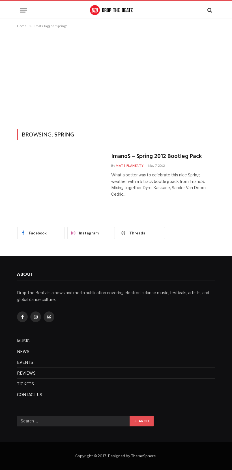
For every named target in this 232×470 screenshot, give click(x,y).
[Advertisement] (116, 77)
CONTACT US (29, 394)
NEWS (23, 351)
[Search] (209, 10)
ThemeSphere (143, 456)
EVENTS (25, 362)
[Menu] (23, 10)
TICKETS (25, 383)
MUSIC (23, 340)
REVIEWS (26, 373)
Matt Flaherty (129, 165)
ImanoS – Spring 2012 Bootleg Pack (156, 157)
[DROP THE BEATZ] (116, 10)
